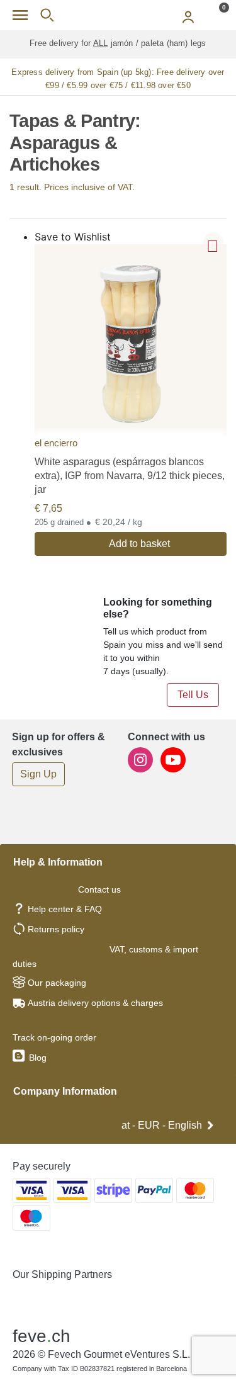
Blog (36, 1058)
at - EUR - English (162, 1125)
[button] (213, 242)
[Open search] (47, 15)
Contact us (99, 889)
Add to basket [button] (139, 543)
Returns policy (56, 929)
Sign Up (38, 774)
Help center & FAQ (65, 909)
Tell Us (192, 694)
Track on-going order (54, 1037)
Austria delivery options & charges (95, 1003)
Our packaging (57, 983)
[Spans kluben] (118, 15)
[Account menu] (188, 15)
